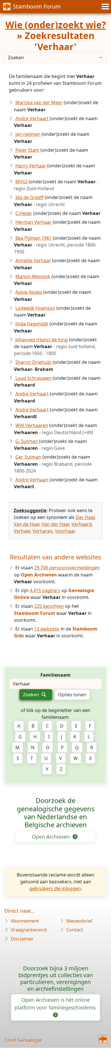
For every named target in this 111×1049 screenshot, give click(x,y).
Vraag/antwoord (29, 930)
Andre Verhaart (32, 118)
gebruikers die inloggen (55, 888)
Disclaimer (22, 939)
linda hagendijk (31, 324)
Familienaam (55, 675)
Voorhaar (65, 531)
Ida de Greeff (29, 197)
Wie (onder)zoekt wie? (55, 25)
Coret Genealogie (23, 1040)
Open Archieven (51, 836)
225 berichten (49, 606)
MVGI (21, 181)
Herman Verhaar (33, 222)
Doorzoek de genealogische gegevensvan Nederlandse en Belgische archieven (55, 812)
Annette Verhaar (33, 260)
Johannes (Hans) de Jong (41, 339)
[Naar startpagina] (103, 1039)
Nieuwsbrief (79, 921)
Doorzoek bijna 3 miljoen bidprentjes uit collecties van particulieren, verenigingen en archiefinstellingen (55, 978)
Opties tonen (72, 694)
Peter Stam (27, 150)
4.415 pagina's (45, 590)
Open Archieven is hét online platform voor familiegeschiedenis (56, 1003)
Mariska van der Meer (39, 102)
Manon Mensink (32, 276)
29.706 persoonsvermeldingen (67, 567)
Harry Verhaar (30, 166)
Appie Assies (28, 292)
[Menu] (104, 6)
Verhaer (22, 531)
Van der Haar (55, 524)
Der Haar (85, 517)
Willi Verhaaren (31, 425)
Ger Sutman (28, 457)
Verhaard (81, 524)
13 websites (46, 629)
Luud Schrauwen (33, 378)
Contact (74, 930)
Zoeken (31, 694)
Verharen (42, 531)
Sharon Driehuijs (33, 362)
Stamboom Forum (37, 6)
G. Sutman (26, 441)
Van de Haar (26, 524)
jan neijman (27, 134)
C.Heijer (23, 213)
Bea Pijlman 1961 (33, 238)
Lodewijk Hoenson (35, 308)
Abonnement (25, 921)
